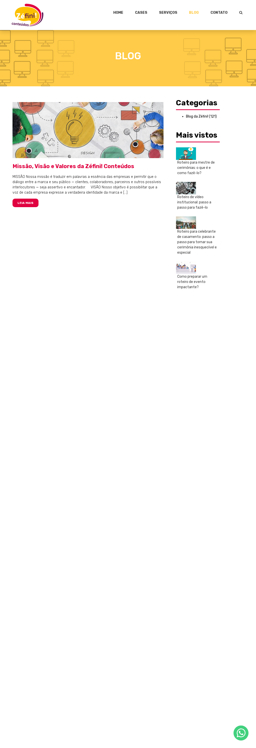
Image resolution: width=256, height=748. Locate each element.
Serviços (168, 13)
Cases (141, 13)
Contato (219, 13)
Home (118, 13)
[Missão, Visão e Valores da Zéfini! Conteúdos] (88, 130)
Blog (194, 13)
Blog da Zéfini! (197, 116)
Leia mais (26, 203)
